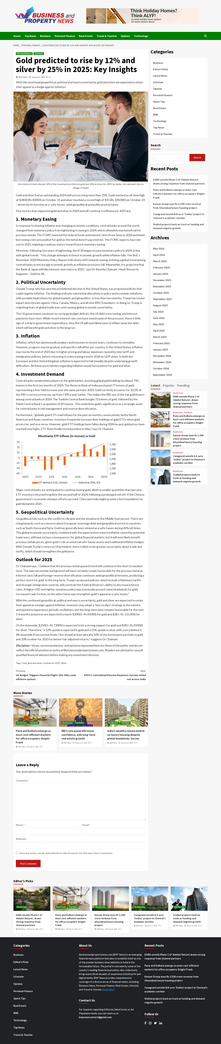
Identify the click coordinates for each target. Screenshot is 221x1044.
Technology (141, 36)
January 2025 (160, 349)
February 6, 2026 (81, 743)
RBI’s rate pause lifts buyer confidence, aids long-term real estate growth (78, 734)
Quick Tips (159, 101)
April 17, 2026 (152, 926)
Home (17, 36)
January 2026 (160, 273)
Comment (22, 780)
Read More (108, 989)
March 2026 (160, 261)
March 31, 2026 (192, 926)
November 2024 (162, 362)
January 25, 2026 (127, 743)
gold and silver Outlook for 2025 (44, 663)
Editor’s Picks (160, 69)
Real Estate (86, 36)
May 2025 (158, 324)
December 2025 (162, 280)
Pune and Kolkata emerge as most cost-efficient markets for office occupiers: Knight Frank (33, 736)
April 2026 (159, 254)
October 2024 (161, 368)
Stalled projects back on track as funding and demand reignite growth (178, 226)
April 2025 (159, 330)
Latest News (160, 75)
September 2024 (162, 374)
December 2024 (162, 355)
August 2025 (160, 305)
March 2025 (160, 336)
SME (155, 114)
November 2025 (162, 286)
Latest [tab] (155, 385)
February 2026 (161, 267)
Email (86, 824)
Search (156, 145)
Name (20, 824)
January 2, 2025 (38, 77)
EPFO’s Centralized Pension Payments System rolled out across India (115, 675)
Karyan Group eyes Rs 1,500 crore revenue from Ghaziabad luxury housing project (177, 205)
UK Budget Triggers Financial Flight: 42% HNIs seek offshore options (46, 675)
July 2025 (158, 311)
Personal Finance (65, 36)
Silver (63, 663)
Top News (30, 36)
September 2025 (162, 299)
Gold (24, 663)
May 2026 (158, 248)
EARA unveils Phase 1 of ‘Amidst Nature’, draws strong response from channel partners (179, 181)
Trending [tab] (183, 385)
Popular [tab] (168, 385)
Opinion (125, 36)
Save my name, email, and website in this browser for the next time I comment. (66, 853)
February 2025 (161, 343)
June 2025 (159, 318)
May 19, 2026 (33, 747)
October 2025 (161, 292)
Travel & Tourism (107, 36)
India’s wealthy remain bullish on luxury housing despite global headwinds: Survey (126, 734)
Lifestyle (158, 82)
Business (45, 36)
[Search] (206, 36)
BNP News (23, 77)
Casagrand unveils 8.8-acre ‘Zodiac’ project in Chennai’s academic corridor (178, 216)
